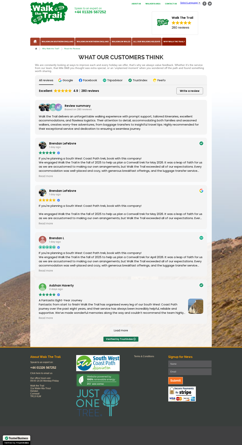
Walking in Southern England (57, 42)
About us (136, 4)
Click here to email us (41, 373)
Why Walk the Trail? (174, 42)
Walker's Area (153, 4)
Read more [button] (46, 176)
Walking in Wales (121, 42)
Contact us (171, 4)
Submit (175, 380)
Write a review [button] (189, 91)
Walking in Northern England (93, 42)
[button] (66, 80)
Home (36, 49)
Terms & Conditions (144, 356)
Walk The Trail (49, 13)
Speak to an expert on (90, 10)
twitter (210, 3)
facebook (204, 3)
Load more (121, 330)
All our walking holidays (146, 42)
